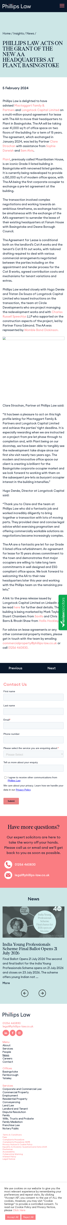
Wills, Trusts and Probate (18, 1118)
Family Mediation (13, 1121)
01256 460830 (25, 864)
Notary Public (11, 1128)
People (7, 1051)
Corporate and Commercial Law (22, 1088)
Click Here (19, 1210)
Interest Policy (9, 1156)
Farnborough (10, 1074)
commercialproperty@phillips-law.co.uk (30, 643)
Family (6, 1115)
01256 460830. (18, 648)
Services (8, 1048)
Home (7, 33)
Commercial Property (16, 1092)
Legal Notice (9, 1159)
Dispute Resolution (14, 1111)
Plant (6, 159)
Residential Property (15, 1098)
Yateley (7, 1078)
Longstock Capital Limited (40, 110)
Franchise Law (11, 1125)
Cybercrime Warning (13, 1154)
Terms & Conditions (12, 1134)
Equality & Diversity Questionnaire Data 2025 (25, 1146)
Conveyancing (11, 1102)
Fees (5, 1137)
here (17, 607)
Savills (39, 616)
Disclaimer (8, 1149)
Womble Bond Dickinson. (41, 330)
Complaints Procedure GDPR (16, 1142)
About (6, 1045)
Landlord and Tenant (15, 1108)
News (30, 33)
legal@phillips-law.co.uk (32, 875)
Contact (8, 1061)
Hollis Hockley (48, 621)
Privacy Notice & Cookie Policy (17, 1144)
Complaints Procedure (13, 1139)
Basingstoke (10, 1071)
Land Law (8, 1105)
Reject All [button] (28, 1217)
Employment (10, 1095)
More (6, 983)
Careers (7, 1058)
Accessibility (9, 1151)
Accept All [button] (12, 1217)
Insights (18, 33)
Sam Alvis (27, 150)
